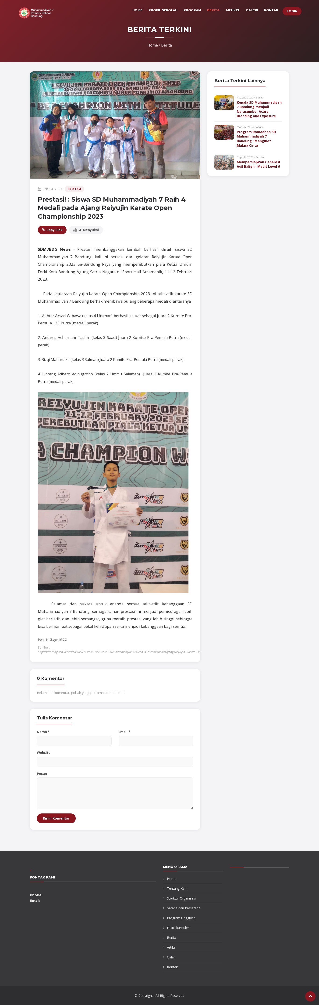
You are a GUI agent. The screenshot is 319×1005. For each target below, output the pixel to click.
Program (192, 10)
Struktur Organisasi (181, 898)
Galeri (252, 10)
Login (292, 11)
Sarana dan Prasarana (183, 908)
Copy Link (54, 230)
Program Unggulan (181, 918)
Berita (213, 10)
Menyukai (89, 230)
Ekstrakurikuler (178, 927)
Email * (124, 731)
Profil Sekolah (163, 10)
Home (137, 10)
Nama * (43, 731)
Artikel (233, 10)
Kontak (271, 10)
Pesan (42, 773)
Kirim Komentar (56, 818)
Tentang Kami (177, 888)
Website (43, 752)
